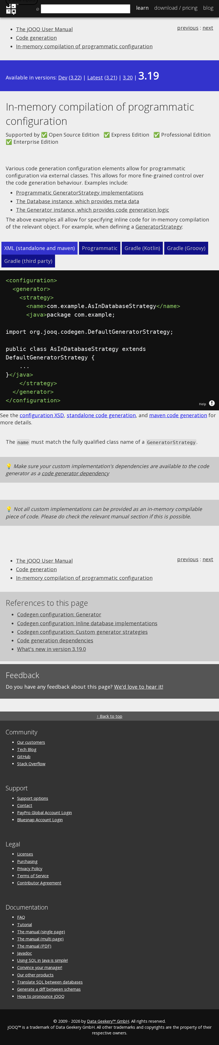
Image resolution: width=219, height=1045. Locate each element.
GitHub (24, 756)
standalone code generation (101, 415)
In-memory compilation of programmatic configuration (84, 46)
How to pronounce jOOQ (40, 996)
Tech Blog (26, 749)
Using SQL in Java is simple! (42, 960)
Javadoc (24, 953)
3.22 (75, 77)
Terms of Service (33, 875)
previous (187, 27)
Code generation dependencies (55, 640)
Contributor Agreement (39, 883)
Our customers (31, 742)
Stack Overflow (31, 763)
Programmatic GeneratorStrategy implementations (79, 192)
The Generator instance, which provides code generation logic (92, 209)
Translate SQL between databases (50, 982)
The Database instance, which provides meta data (77, 201)
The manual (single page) (41, 931)
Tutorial (24, 924)
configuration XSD (42, 415)
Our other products (35, 975)
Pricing (175, 7)
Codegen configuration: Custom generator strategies (82, 631)
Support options (32, 798)
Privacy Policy (29, 868)
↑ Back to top (109, 716)
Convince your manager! (39, 967)
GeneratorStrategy (158, 226)
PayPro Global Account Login (44, 812)
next (207, 27)
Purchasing (27, 861)
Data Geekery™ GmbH (108, 1021)
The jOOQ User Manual (44, 29)
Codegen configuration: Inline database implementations (87, 623)
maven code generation (178, 415)
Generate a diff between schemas (49, 989)
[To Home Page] (12, 13)
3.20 (128, 77)
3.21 (111, 77)
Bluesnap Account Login (40, 819)
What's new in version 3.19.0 (51, 649)
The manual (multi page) (40, 939)
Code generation (36, 37)
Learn (142, 7)
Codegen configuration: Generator (59, 614)
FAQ (21, 917)
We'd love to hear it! (138, 686)
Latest (95, 77)
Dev (62, 77)
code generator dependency (75, 473)
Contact (24, 805)
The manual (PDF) (34, 946)
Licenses (25, 854)
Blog (208, 7)
